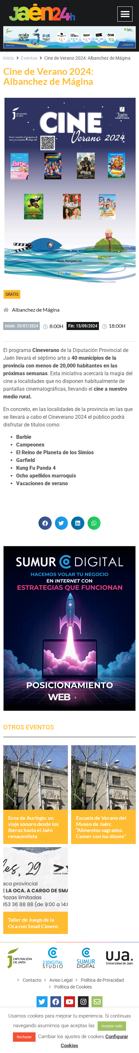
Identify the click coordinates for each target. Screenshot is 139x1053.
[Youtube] (69, 1001)
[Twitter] (42, 1001)
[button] (125, 14)
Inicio (8, 58)
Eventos (29, 58)
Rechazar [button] (24, 1037)
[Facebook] (55, 1001)
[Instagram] (83, 1001)
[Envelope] (96, 1001)
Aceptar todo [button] (112, 1026)
